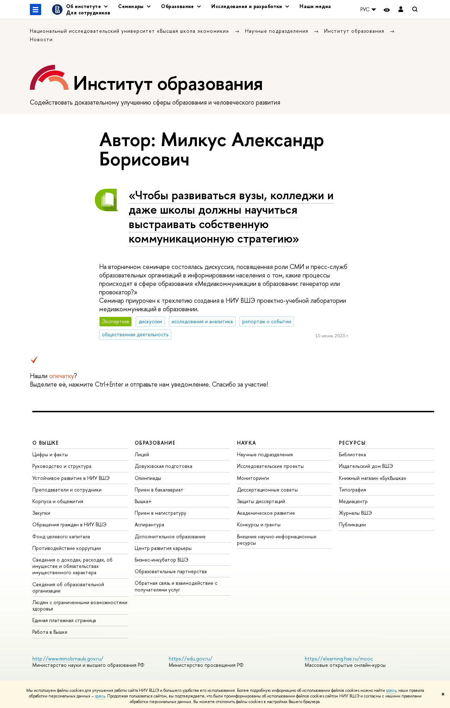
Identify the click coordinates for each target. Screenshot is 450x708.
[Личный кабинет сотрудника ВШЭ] (401, 10)
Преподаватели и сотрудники (67, 489)
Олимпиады (148, 478)
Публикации (352, 524)
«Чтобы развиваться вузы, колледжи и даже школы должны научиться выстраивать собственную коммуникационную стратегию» (231, 216)
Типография (352, 489)
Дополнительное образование (170, 536)
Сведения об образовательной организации (68, 587)
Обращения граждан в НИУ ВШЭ (69, 524)
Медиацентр (353, 501)
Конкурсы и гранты (259, 524)
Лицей (142, 454)
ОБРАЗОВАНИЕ (155, 442)
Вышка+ (143, 501)
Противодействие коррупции (66, 548)
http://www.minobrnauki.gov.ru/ (67, 658)
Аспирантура (149, 524)
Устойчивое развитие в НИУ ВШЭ (71, 478)
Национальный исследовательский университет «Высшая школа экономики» (130, 30)
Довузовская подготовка (163, 466)
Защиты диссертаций (261, 501)
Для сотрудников (88, 12)
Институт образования (355, 30)
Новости (41, 39)
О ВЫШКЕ (45, 442)
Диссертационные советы (267, 489)
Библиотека (352, 454)
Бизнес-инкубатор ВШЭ (161, 559)
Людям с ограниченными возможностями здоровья (79, 605)
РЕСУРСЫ (352, 442)
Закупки (41, 512)
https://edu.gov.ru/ (190, 658)
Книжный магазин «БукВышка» (372, 478)
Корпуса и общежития (57, 501)
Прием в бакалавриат (159, 489)
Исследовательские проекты (270, 466)
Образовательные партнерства (171, 571)
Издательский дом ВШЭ (366, 466)
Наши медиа (315, 6)
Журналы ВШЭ (355, 512)
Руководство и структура (61, 466)
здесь (391, 690)
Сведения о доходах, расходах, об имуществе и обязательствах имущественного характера (72, 566)
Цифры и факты (50, 454)
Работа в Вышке (50, 631)
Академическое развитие (266, 512)
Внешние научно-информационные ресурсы (276, 539)
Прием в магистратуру (160, 512)
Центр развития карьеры (163, 548)
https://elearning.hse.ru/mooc (339, 658)
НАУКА (246, 442)
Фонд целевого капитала (61, 536)
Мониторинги (253, 478)
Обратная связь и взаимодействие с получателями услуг (176, 586)
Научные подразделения (277, 30)
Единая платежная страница (64, 620)
